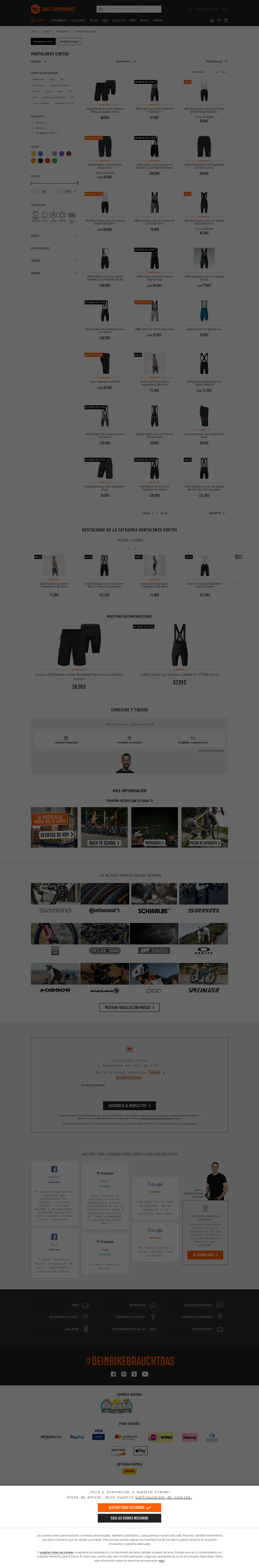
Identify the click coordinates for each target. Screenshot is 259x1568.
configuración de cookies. (163, 1497)
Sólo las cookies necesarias (129, 1518)
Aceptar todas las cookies (127, 1507)
